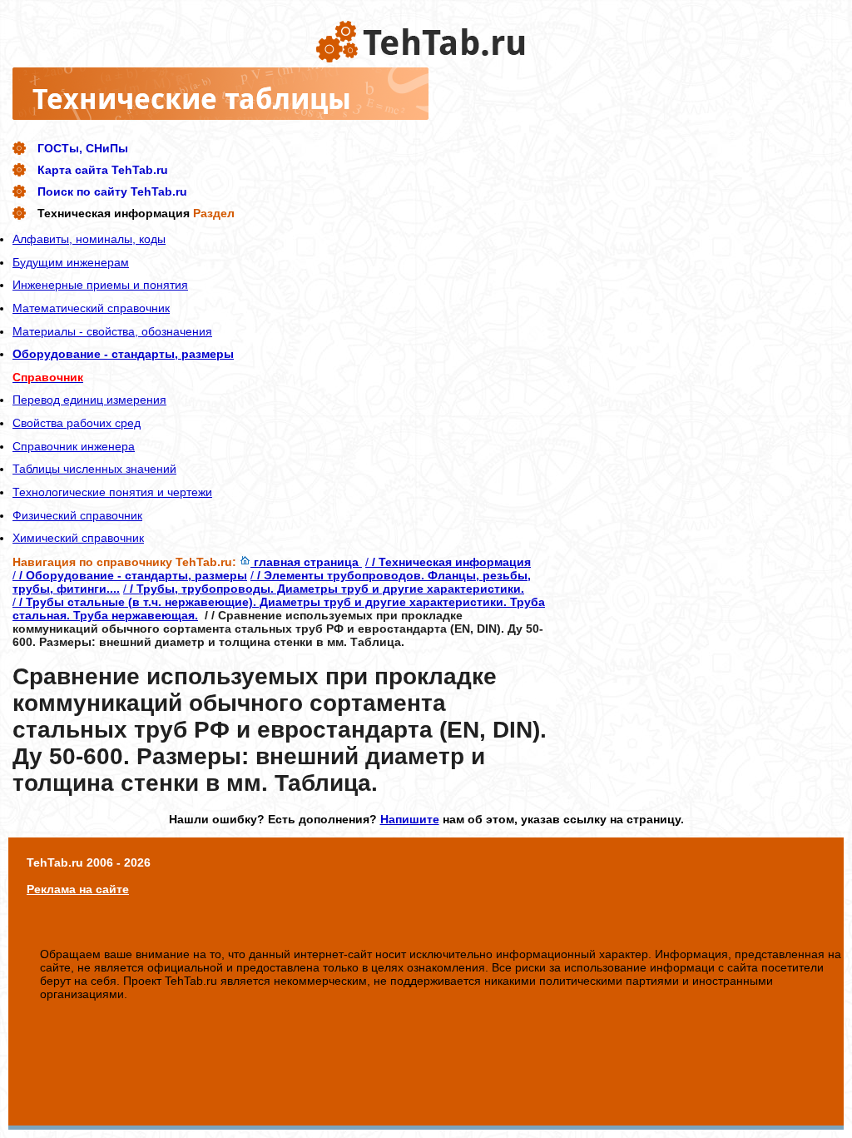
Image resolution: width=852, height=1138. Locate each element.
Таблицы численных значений (94, 468)
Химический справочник (78, 537)
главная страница (306, 562)
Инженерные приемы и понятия (100, 284)
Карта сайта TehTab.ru (102, 169)
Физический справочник (77, 515)
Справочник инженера (73, 446)
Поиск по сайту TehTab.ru (112, 191)
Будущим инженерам (70, 262)
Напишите (409, 819)
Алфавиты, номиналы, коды (89, 239)
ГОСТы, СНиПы (82, 148)
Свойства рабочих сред (76, 423)
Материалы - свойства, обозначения (112, 331)
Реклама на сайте (78, 889)
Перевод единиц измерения (89, 399)
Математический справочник (91, 308)
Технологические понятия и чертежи (112, 492)
